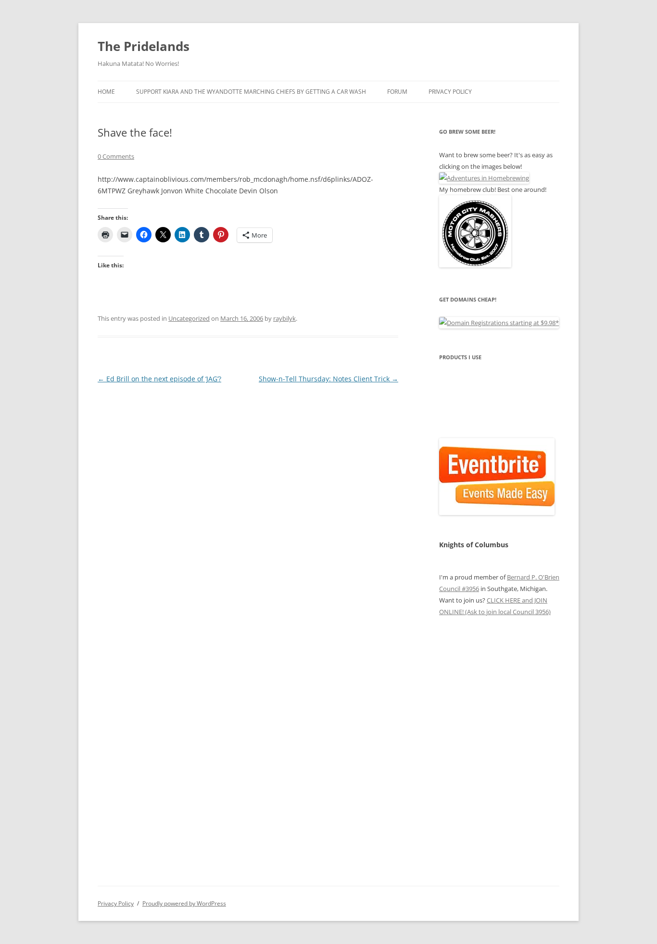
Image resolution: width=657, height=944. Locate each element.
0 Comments (116, 156)
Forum (397, 92)
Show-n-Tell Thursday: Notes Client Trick (328, 378)
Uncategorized (189, 318)
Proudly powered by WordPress (184, 903)
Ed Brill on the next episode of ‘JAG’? (159, 378)
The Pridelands (144, 46)
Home (106, 92)
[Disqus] (248, 506)
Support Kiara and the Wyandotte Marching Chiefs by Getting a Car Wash (251, 92)
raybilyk (284, 318)
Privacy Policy (450, 92)
